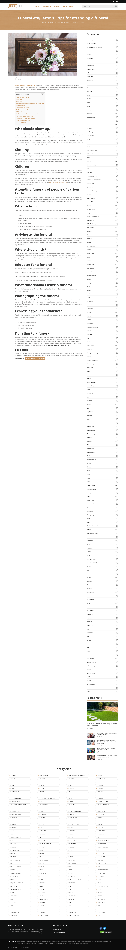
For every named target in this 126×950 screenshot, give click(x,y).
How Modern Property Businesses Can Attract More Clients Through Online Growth (106, 742)
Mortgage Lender (91, 459)
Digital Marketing (91, 224)
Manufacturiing (91, 430)
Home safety (90, 364)
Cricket (89, 194)
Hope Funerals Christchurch (58, 182)
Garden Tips (90, 301)
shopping (89, 581)
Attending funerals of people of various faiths (30, 103)
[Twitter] (117, 2)
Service (89, 574)
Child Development (92, 150)
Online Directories (92, 489)
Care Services (90, 135)
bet (87, 87)
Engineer (89, 242)
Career (88, 139)
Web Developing (91, 662)
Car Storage (90, 132)
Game (88, 297)
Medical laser (90, 448)
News (88, 478)
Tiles (88, 636)
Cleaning (89, 161)
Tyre (88, 647)
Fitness (89, 279)
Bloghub (89, 99)
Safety (88, 555)
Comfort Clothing (92, 176)
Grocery (89, 331)
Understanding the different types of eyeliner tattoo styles (107, 756)
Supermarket (90, 618)
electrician (89, 235)
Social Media (90, 592)
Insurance (89, 378)
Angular (89, 54)
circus (88, 157)
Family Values (90, 253)
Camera (89, 121)
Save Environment (92, 563)
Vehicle (89, 655)
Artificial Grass (91, 69)
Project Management (92, 533)
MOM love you (91, 456)
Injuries (89, 375)
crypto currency (91, 198)
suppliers (89, 621)
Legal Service (90, 412)
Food (88, 286)
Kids (88, 397)
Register (47, 6)
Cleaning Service (91, 165)
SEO (88, 570)
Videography (90, 658)
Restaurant (90, 548)
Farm (88, 257)
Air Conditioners (91, 43)
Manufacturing (91, 434)
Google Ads (90, 323)
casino (88, 143)
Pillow (88, 518)
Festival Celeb (90, 268)
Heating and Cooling (92, 353)
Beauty (89, 84)
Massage (89, 441)
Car (88, 124)
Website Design (91, 666)
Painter (89, 496)
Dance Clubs (90, 202)
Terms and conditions (59, 932)
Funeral (89, 290)
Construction (90, 183)
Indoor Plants (90, 367)
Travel (88, 644)
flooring (89, 283)
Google (89, 319)
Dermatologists (91, 209)
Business (89, 113)
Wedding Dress (91, 673)
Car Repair (90, 128)
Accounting (90, 40)
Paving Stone (90, 500)
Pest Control (90, 504)
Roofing (89, 552)
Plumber (89, 529)
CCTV (88, 146)
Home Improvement (92, 360)
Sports (88, 603)
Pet (88, 507)
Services (89, 577)
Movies (89, 467)
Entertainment (91, 246)
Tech (88, 629)
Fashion (89, 261)
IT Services (90, 393)
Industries (89, 371)
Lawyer (89, 404)
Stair (88, 607)
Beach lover (90, 80)
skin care (89, 585)
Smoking (89, 588)
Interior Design (91, 386)
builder (88, 106)
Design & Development (93, 216)
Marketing (89, 437)
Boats (88, 102)
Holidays (89, 356)
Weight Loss (90, 677)
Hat (88, 338)
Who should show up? (23, 97)
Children (19, 101)
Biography (89, 91)
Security (89, 566)
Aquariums (90, 58)
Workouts (89, 680)
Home (37, 6)
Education (89, 231)
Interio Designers (91, 382)
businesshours (91, 117)
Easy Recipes (90, 227)
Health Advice (90, 345)
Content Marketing (92, 191)
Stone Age (90, 614)
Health (88, 342)
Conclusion (23, 122)
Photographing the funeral (25, 116)
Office (88, 482)
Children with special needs (94, 154)
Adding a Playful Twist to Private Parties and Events (106, 749)
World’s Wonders (91, 688)
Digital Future (90, 220)
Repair (88, 544)
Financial (89, 272)
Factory (89, 250)
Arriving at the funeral (23, 108)
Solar (88, 596)
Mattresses (90, 445)
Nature (88, 474)
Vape (88, 651)
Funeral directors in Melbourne (35, 358)
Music (88, 470)
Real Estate (90, 540)
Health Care (90, 349)
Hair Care (89, 334)
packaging (89, 493)
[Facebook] (114, 2)
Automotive (90, 76)
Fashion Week (91, 264)
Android (89, 51)
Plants (88, 522)
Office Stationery (91, 485)
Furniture (89, 294)
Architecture (90, 65)
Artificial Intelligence (92, 73)
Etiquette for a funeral (23, 112)
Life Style (89, 415)
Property (89, 537)
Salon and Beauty (91, 559)
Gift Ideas (89, 316)
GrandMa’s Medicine (92, 327)
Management (90, 426)
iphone (88, 389)
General (89, 312)
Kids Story (89, 401)
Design (88, 213)
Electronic (89, 238)
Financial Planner (91, 275)
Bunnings (89, 110)
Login (56, 6)
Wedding (89, 669)
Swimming (89, 625)
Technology (90, 633)
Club (88, 168)
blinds (88, 95)
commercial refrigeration (94, 180)
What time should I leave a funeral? (27, 114)
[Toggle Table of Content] (42, 94)
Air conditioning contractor (94, 47)
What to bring (21, 105)
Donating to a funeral (24, 120)
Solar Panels (90, 599)
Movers (89, 463)
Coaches (89, 172)
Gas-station (90, 308)
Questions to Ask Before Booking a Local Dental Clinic (107, 733)
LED (88, 408)
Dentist (89, 205)
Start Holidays (91, 610)
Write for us (67, 6)
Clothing (19, 99)
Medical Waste (91, 452)
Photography (90, 515)
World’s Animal (91, 684)
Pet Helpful (90, 511)
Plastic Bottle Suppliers (93, 526)
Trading (89, 640)
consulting (89, 187)
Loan (88, 419)
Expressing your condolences (26, 118)
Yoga (88, 691)
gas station (90, 305)
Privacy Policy (57, 929)
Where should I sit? (22, 110)
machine (89, 423)
